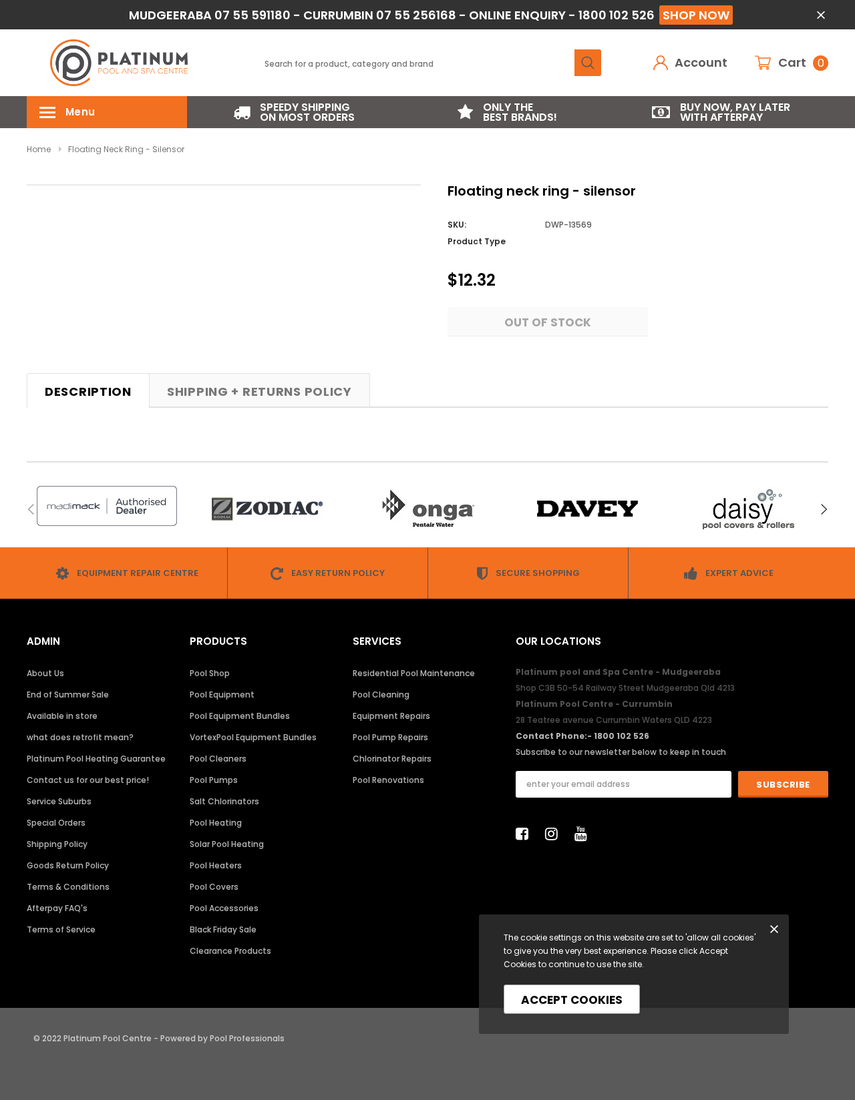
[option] (294, 112)
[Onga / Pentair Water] (427, 509)
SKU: (457, 224)
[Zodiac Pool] (267, 509)
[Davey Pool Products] (587, 509)
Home (39, 149)
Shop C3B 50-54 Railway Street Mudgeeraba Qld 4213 (625, 688)
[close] (820, 15)
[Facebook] (526, 833)
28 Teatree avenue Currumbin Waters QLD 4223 (614, 720)
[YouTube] (584, 833)
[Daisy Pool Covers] (748, 509)
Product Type (477, 241)
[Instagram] (555, 833)
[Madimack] (106, 506)
